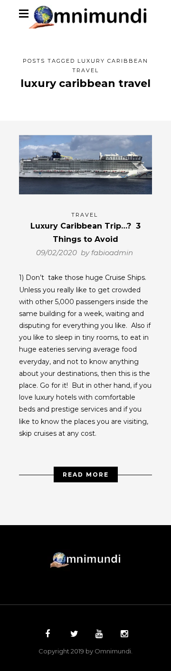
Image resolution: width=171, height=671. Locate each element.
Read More (86, 474)
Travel (84, 214)
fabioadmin (112, 252)
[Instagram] (123, 635)
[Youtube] (98, 635)
